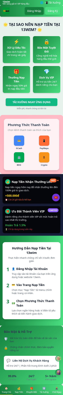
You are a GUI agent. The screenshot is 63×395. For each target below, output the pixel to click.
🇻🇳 (56, 197)
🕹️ (56, 389)
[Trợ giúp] (58, 358)
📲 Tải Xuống (52, 2)
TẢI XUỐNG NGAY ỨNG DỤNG (32, 102)
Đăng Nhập (34, 11)
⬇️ (44, 389)
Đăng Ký (53, 11)
